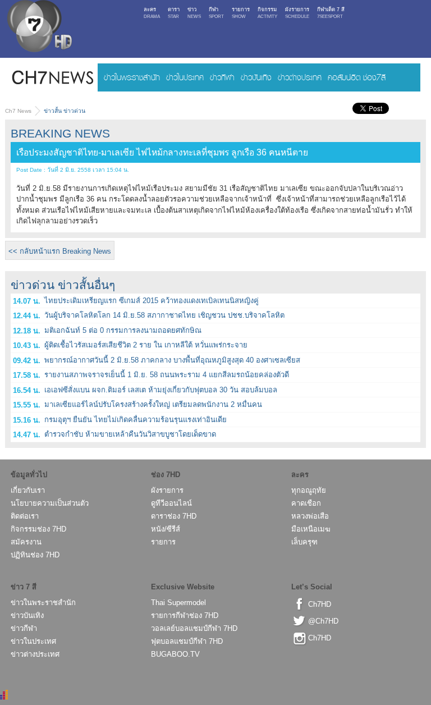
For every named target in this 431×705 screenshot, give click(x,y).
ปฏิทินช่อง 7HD (35, 555)
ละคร (152, 12)
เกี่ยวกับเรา (28, 490)
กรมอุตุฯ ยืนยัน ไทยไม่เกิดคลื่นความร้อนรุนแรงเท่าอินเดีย (135, 419)
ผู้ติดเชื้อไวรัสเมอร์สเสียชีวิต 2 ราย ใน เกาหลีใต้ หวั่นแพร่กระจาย (145, 345)
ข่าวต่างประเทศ (300, 77)
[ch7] (38, 28)
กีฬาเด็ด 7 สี (331, 12)
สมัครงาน (26, 542)
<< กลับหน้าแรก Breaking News (59, 251)
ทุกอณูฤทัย (308, 490)
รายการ (241, 12)
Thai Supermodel (178, 602)
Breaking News (60, 133)
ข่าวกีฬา (222, 77)
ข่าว (194, 12)
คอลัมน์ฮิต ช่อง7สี (357, 77)
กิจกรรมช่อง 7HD (38, 529)
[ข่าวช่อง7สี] (51, 77)
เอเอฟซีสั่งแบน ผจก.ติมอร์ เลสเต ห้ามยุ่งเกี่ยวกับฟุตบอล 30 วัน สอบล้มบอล (160, 390)
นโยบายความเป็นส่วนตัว (50, 503)
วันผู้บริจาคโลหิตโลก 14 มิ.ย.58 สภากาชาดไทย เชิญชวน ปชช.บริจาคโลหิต (164, 315)
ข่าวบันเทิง (256, 77)
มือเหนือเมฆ (311, 529)
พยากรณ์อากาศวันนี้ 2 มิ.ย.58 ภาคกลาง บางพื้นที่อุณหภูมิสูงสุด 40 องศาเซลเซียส (172, 360)
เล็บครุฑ (304, 542)
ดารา (174, 12)
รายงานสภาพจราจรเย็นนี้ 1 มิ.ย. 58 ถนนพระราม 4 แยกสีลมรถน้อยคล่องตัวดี (166, 374)
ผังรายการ (297, 12)
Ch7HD (319, 604)
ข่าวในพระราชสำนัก (132, 77)
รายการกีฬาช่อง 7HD (184, 615)
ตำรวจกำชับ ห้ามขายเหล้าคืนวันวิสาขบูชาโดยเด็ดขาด (130, 434)
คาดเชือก (306, 503)
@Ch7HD (323, 621)
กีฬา (216, 12)
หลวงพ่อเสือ (310, 516)
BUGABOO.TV (175, 654)
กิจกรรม (267, 12)
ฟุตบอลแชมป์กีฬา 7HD (187, 641)
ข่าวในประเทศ (185, 77)
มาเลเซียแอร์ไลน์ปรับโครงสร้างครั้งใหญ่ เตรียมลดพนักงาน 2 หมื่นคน (153, 404)
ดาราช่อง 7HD (173, 516)
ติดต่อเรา (25, 516)
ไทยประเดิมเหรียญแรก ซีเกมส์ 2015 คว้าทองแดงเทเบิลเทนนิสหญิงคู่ (151, 300)
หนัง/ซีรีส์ (165, 529)
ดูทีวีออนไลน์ (171, 503)
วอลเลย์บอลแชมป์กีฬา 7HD (194, 628)
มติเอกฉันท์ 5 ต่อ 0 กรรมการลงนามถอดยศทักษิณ (122, 330)
